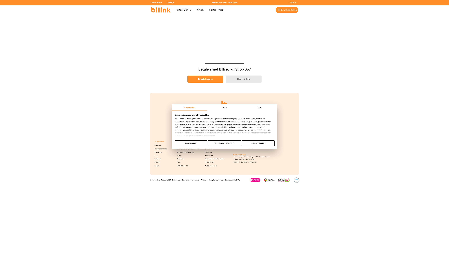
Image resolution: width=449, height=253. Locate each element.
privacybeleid (195, 136)
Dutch (293, 2)
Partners (158, 159)
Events (157, 162)
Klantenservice (216, 10)
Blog (156, 155)
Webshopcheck (161, 149)
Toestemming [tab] (189, 107)
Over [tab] (260, 107)
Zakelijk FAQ (209, 162)
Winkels (200, 10)
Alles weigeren (191, 143)
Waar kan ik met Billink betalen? (189, 149)
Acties (179, 155)
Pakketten (209, 149)
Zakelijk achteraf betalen (214, 159)
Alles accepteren (258, 143)
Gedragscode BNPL (232, 180)
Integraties (209, 155)
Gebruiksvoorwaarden (190, 180)
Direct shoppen (205, 79)
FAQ (178, 162)
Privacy (204, 180)
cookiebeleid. (209, 136)
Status (157, 165)
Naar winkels (243, 79)
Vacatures (159, 152)
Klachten (180, 159)
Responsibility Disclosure (170, 180)
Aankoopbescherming (185, 152)
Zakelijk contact (211, 165)
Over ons (158, 145)
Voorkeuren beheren (223, 143)
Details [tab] (224, 107)
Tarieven (208, 152)
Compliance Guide (216, 180)
